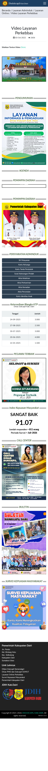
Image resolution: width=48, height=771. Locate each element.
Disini (23, 47)
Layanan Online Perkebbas (12, 675)
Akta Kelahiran (24, 278)
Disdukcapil (18, 3)
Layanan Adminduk (22, 10)
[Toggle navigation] (44, 3)
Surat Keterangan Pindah (24, 274)
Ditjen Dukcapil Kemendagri (13, 669)
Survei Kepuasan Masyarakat (13, 677)
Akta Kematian (24, 287)
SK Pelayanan (24, 260)
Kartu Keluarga (24, 265)
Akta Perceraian (24, 292)
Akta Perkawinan (24, 283)
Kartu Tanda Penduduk (24, 269)
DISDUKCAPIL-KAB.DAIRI (32, 713)
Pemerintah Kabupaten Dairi (13, 680)
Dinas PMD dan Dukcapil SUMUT (15, 672)
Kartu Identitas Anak (24, 296)
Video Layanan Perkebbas (24, 13)
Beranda (6, 10)
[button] (9, 69)
